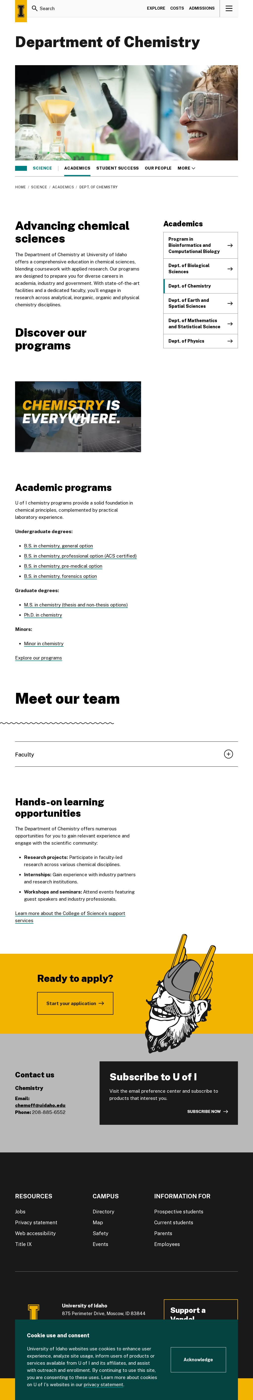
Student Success (117, 168)
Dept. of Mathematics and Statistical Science (194, 323)
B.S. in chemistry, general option (58, 545)
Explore (156, 8)
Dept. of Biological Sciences (189, 268)
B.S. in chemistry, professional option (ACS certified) (80, 556)
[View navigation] (229, 8)
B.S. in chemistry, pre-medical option (63, 566)
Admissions (202, 8)
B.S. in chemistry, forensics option (60, 576)
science (42, 168)
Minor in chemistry (43, 643)
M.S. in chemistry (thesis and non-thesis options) (76, 604)
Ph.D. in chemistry (43, 615)
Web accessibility (35, 1233)
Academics (77, 168)
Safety (100, 1233)
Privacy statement (36, 1222)
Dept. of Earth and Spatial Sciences (189, 303)
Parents (163, 1233)
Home (20, 187)
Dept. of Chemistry (190, 286)
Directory (103, 1212)
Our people (158, 168)
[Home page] (21, 11)
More (186, 168)
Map (98, 1222)
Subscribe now (204, 1111)
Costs (177, 8)
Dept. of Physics (186, 341)
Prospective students (178, 1212)
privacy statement (103, 1384)
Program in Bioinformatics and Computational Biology (194, 245)
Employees (167, 1244)
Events (100, 1244)
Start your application (71, 1003)
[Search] (35, 8)
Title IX (23, 1244)
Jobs (20, 1212)
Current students (173, 1222)
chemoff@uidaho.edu (40, 1105)
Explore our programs (38, 658)
